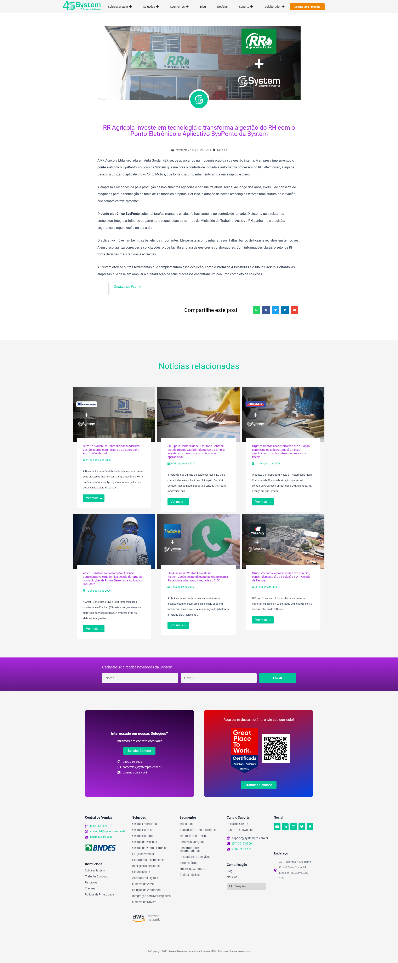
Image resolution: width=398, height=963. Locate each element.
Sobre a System (95, 870)
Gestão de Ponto (127, 287)
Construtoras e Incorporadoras (190, 849)
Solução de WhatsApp (146, 890)
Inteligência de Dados (146, 866)
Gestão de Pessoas (144, 841)
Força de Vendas (143, 853)
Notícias (222, 149)
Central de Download (240, 829)
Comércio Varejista (192, 841)
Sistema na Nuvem (144, 902)
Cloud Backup (141, 872)
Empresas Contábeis (193, 868)
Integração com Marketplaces (151, 896)
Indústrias (186, 823)
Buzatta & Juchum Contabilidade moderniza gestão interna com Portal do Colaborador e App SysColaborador (111, 449)
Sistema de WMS (143, 884)
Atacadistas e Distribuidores (198, 829)
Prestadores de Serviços (195, 856)
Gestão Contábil (142, 835)
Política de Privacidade (99, 894)
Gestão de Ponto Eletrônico (149, 847)
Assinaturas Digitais (145, 878)
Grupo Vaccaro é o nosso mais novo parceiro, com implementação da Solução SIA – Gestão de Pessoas (281, 577)
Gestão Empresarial (145, 823)
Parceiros (91, 882)
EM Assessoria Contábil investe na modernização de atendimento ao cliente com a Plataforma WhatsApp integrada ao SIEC (197, 577)
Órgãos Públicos (190, 874)
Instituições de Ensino (193, 835)
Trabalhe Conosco (96, 876)
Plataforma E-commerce (148, 860)
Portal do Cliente (237, 823)
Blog (230, 871)
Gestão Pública (142, 829)
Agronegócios (188, 862)
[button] (256, 310)
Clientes (90, 888)
